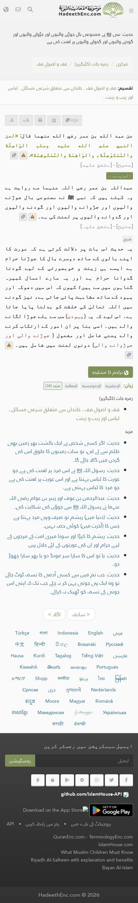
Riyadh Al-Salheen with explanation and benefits (82, 860)
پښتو (83, 678)
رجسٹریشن (20, 760)
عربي (118, 633)
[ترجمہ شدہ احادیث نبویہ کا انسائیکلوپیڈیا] (91, 10)
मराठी (58, 723)
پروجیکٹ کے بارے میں (91, 823)
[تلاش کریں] (30, 10)
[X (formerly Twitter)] (111, 780)
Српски (30, 689)
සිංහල (62, 644)
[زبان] (6, 10)
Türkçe (22, 633)
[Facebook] (126, 780)
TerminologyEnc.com (111, 836)
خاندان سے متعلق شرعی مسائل (52, 88)
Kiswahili (28, 667)
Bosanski (87, 644)
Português (107, 667)
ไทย (101, 678)
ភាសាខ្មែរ (19, 712)
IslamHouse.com (115, 844)
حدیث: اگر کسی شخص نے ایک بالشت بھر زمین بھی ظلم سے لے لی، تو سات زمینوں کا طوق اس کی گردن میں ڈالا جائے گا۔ (64, 451)
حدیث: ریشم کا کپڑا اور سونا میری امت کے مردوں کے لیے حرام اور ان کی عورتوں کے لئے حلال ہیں (63, 540)
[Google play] (67, 780)
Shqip (41, 678)
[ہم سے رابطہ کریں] (18, 10)
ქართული (83, 712)
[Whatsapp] (97, 780)
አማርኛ (18, 678)
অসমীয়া (63, 678)
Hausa (17, 655)
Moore (52, 701)
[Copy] (14, 155)
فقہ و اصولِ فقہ (52, 64)
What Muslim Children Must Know (97, 852)
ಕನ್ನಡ (30, 701)
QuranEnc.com (69, 836)
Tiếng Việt (92, 655)
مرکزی (122, 64)
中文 (19, 644)
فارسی (120, 655)
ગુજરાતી (73, 689)
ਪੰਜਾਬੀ (80, 723)
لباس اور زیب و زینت (98, 418)
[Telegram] (82, 780)
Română (104, 701)
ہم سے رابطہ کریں (42, 823)
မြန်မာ (121, 678)
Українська (114, 712)
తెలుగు (53, 667)
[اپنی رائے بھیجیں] (23, 155)
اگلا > (54, 614)
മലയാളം (78, 667)
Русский (114, 644)
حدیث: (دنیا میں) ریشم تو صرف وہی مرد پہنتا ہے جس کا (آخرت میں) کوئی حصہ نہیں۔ (66, 521)
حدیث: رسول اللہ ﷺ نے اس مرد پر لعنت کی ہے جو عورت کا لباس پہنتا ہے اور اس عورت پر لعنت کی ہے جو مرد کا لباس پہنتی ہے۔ (64, 478)
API (10, 823)
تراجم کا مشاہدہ (108, 372)
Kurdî (39, 655)
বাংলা (44, 633)
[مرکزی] (131, 10)
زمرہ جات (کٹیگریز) (92, 64)
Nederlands (103, 689)
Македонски (51, 712)
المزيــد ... (119, 176)
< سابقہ (81, 614)
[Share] (54, 120)
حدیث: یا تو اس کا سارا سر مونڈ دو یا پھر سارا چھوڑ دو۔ (64, 560)
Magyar (77, 701)
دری (52, 689)
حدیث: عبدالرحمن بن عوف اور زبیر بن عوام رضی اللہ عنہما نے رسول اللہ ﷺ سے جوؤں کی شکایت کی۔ (65, 502)
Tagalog (63, 655)
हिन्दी (40, 644)
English (95, 633)
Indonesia (68, 633)
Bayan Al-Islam (117, 867)
